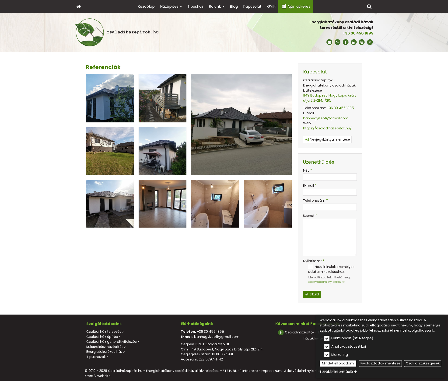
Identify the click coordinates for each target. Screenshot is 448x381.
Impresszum (271, 370)
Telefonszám (315, 200)
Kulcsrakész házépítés (104, 346)
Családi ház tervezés (103, 331)
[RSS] (370, 42)
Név (307, 170)
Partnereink (249, 370)
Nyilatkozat (313, 261)
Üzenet (310, 215)
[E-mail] (329, 42)
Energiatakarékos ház (104, 351)
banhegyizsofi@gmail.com (325, 118)
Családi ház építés (102, 336)
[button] (369, 6)
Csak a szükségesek (423, 363)
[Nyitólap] (79, 6)
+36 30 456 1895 (358, 33)
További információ (336, 371)
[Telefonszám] (337, 42)
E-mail (309, 185)
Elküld (314, 294)
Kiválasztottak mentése (380, 363)
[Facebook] (345, 42)
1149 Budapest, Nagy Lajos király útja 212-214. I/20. (329, 98)
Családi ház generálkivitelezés (111, 341)
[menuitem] (79, 6)
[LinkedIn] (353, 42)
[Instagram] (361, 42)
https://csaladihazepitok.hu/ (327, 128)
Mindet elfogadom (338, 363)
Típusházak (96, 356)
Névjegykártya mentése (329, 139)
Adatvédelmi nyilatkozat (326, 282)
